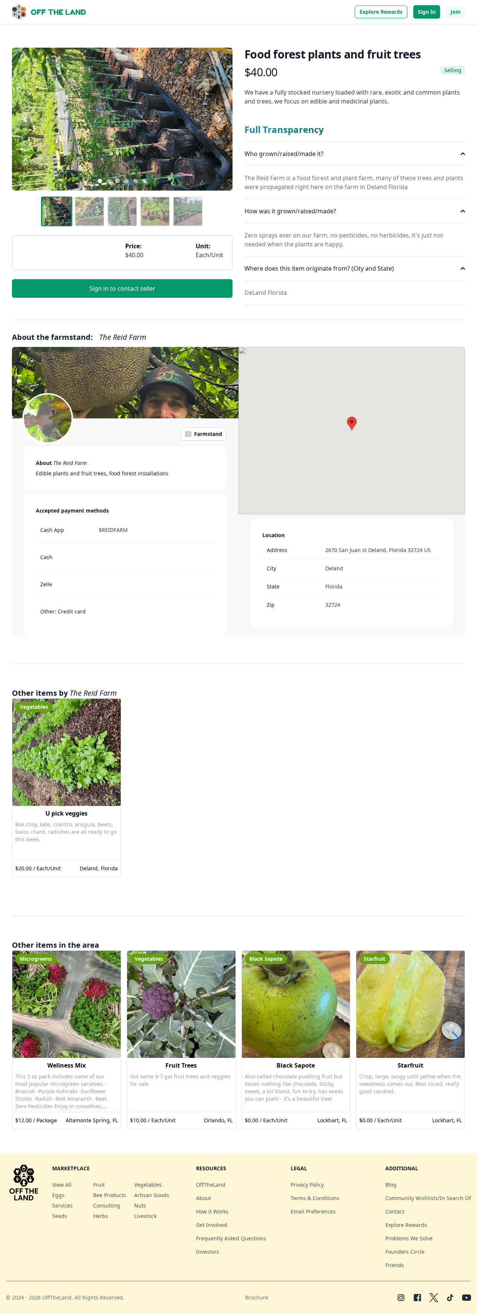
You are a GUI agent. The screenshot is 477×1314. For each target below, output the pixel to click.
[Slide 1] (100, 181)
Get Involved (211, 1224)
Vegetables (148, 1184)
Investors (207, 1251)
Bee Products (109, 1195)
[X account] (433, 1297)
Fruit (99, 1184)
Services (62, 1205)
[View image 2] (89, 211)
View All (62, 1184)
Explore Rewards (381, 11)
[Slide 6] (144, 181)
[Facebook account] (417, 1297)
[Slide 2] (109, 181)
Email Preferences (313, 1211)
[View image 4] (155, 211)
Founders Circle (404, 1251)
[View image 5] (188, 211)
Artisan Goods (151, 1195)
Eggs (58, 1195)
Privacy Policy (307, 1184)
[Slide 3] (118, 181)
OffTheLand (210, 1184)
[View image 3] (122, 211)
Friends (394, 1265)
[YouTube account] (466, 1297)
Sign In (427, 11)
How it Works (212, 1211)
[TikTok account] (450, 1297)
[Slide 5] (135, 181)
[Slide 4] (126, 181)
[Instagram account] (401, 1297)
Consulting (106, 1205)
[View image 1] (57, 211)
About (203, 1198)
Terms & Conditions (315, 1198)
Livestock (145, 1215)
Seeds (59, 1215)
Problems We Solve (409, 1238)
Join (456, 11)
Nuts (140, 1205)
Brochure (256, 1297)
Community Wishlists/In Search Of (428, 1198)
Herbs (100, 1215)
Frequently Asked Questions (231, 1238)
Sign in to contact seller (122, 288)
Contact (394, 1211)
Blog (391, 1184)
